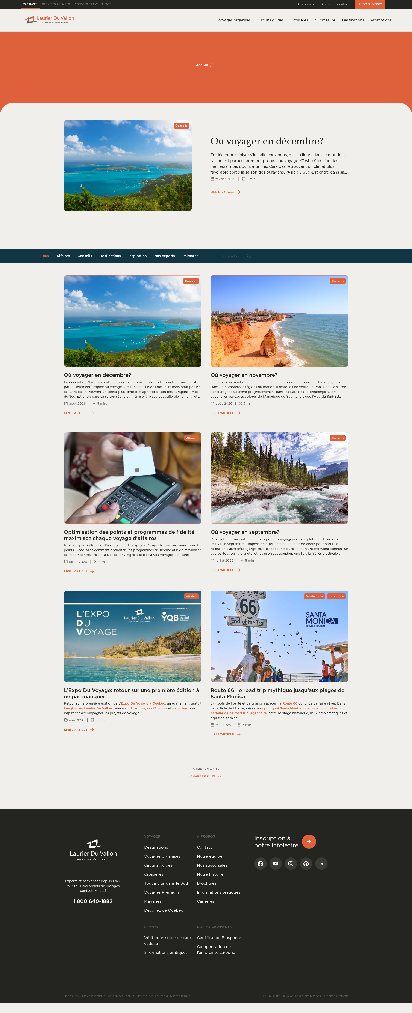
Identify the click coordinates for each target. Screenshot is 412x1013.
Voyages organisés (162, 856)
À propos (304, 4)
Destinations (353, 20)
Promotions (381, 20)
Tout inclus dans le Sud (166, 883)
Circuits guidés (158, 865)
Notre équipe (209, 856)
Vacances (30, 4)
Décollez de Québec (163, 910)
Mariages (152, 901)
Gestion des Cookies (121, 996)
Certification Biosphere (219, 937)
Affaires (63, 255)
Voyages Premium (161, 892)
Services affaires (56, 4)
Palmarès (190, 255)
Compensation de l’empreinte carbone (216, 949)
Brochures (207, 883)
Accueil (202, 65)
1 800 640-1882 (370, 4)
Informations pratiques (218, 892)
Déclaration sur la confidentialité (84, 996)
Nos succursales (212, 865)
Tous (45, 255)
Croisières (153, 874)
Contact (343, 4)
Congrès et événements (93, 4)
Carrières (205, 901)
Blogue (326, 4)
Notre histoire (210, 874)
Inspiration (137, 255)
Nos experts (164, 255)
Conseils (84, 255)
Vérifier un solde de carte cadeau (168, 940)
